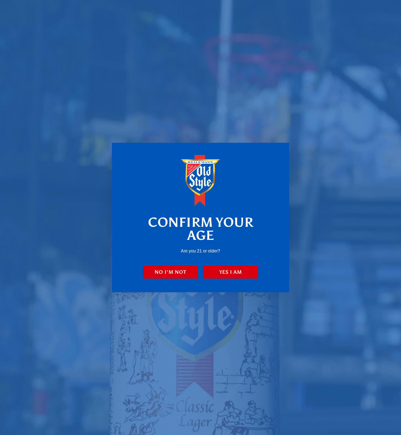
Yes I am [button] (230, 272)
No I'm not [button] (170, 272)
